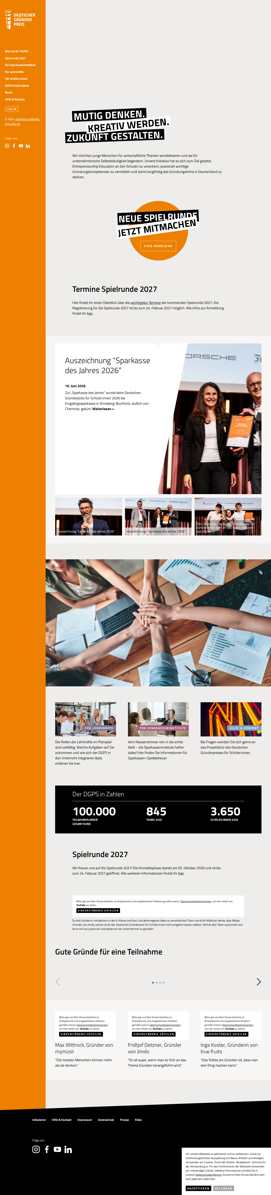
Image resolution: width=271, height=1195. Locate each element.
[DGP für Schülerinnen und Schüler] (20, 19)
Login (12, 109)
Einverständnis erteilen (98, 910)
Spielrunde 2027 (15, 58)
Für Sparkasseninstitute (20, 65)
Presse (124, 1119)
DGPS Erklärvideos (17, 86)
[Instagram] (7, 146)
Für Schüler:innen (16, 79)
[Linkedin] (28, 146)
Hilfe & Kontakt (15, 99)
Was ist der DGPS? (17, 51)
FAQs (138, 1119)
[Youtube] (21, 146)
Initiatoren (39, 1119)
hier (89, 313)
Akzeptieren (198, 1188)
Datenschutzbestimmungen (196, 901)
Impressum (84, 1119)
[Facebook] (14, 146)
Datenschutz (106, 1119)
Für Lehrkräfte (14, 72)
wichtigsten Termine (146, 302)
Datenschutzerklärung (208, 1175)
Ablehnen (224, 1188)
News (8, 92)
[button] (57, 982)
